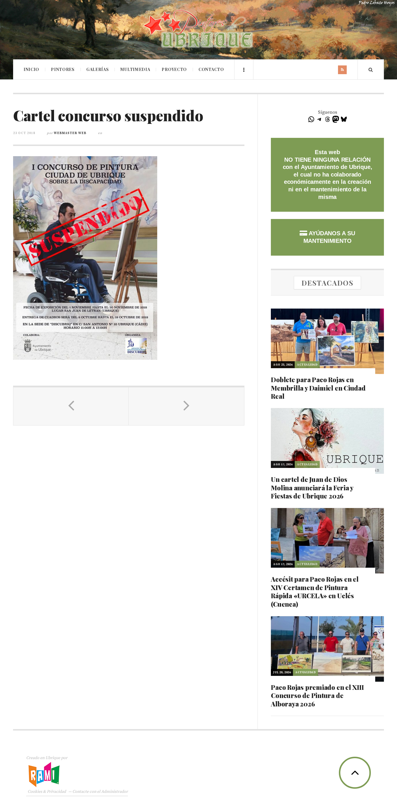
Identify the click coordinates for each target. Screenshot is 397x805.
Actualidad (307, 364)
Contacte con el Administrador (100, 791)
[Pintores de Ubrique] (198, 29)
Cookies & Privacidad (47, 791)
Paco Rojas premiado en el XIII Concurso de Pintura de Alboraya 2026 (317, 695)
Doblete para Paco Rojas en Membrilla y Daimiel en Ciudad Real (318, 387)
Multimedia (135, 69)
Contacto (211, 69)
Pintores (63, 69)
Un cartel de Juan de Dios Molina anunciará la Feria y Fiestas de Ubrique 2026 (312, 487)
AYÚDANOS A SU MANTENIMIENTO (329, 237)
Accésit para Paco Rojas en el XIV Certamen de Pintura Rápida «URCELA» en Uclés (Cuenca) (315, 591)
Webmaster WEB (70, 133)
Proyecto (174, 69)
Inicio (31, 69)
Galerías (97, 69)
